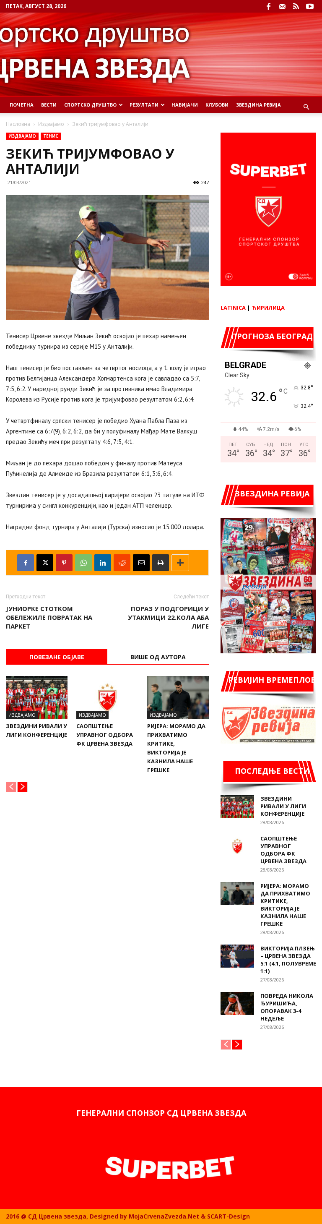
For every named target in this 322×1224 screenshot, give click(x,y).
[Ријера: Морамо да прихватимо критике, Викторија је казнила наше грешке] (178, 697)
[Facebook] (268, 6)
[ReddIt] (122, 562)
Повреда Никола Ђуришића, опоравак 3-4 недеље (286, 1007)
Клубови (217, 105)
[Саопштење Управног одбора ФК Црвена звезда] (107, 697)
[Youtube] (310, 6)
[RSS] (296, 6)
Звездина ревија (258, 105)
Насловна (18, 124)
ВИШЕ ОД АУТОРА (158, 657)
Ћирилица (268, 307)
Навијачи (184, 105)
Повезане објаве (56, 657)
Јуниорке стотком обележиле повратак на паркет (49, 617)
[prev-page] (11, 787)
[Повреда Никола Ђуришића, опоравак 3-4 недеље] (237, 1003)
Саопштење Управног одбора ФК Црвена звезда (104, 734)
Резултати (144, 105)
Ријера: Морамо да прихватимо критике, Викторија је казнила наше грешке (285, 904)
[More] (180, 562)
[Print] (160, 562)
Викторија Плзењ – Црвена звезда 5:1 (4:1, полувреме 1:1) (288, 960)
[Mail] (282, 6)
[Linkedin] (102, 562)
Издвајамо (51, 124)
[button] (306, 107)
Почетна (22, 105)
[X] (44, 562)
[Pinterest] (64, 562)
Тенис (50, 136)
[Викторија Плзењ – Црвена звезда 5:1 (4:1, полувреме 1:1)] (237, 956)
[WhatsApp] (83, 562)
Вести (49, 105)
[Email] (141, 562)
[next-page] (22, 787)
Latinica (233, 307)
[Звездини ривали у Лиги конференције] (37, 697)
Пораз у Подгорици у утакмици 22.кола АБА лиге (168, 617)
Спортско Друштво (90, 105)
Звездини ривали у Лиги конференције (283, 806)
